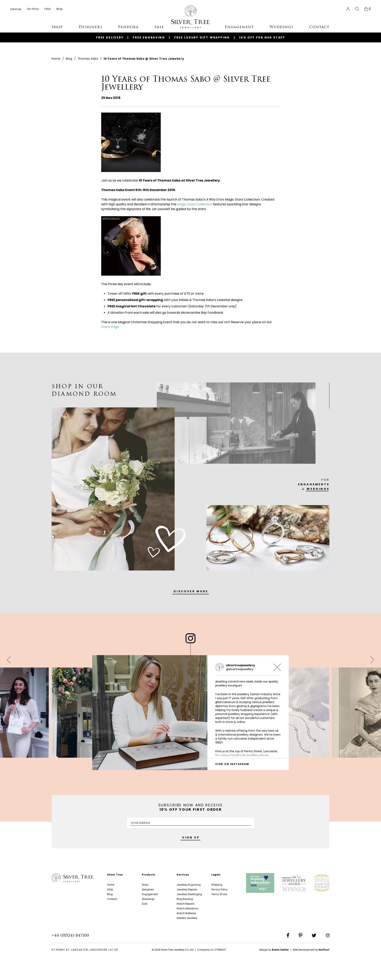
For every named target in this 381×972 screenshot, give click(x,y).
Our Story (33, 9)
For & (313, 484)
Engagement (150, 894)
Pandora (128, 27)
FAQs (110, 889)
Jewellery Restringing (189, 894)
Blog (69, 59)
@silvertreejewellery (239, 669)
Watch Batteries (186, 913)
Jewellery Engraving (189, 884)
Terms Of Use (219, 894)
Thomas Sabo (88, 59)
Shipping (216, 884)
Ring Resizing (185, 899)
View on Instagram (232, 764)
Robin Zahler (280, 949)
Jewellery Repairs (187, 889)
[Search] (357, 9)
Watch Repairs (185, 903)
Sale (144, 903)
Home (56, 59)
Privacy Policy (219, 889)
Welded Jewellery (187, 918)
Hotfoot (324, 949)
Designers (148, 889)
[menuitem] (16, 9)
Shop (145, 884)
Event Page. (110, 327)
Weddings (148, 899)
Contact (112, 899)
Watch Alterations (187, 908)
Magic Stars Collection (194, 204)
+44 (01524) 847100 (70, 935)
